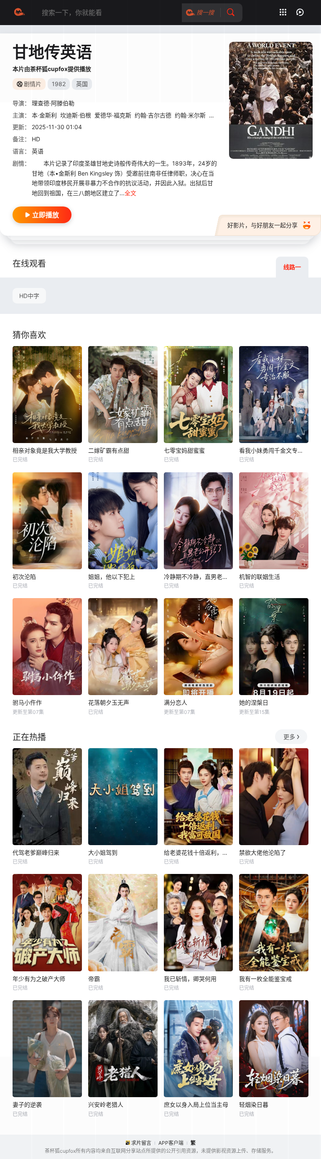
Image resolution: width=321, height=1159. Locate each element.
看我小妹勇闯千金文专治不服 (273, 450)
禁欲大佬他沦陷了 (262, 852)
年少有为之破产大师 (39, 978)
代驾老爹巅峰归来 (36, 852)
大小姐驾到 (102, 852)
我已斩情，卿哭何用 (190, 978)
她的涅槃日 (253, 702)
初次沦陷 (24, 576)
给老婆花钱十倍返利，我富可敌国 (198, 852)
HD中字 (29, 295)
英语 (37, 151)
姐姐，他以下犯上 (111, 576)
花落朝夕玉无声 (108, 702)
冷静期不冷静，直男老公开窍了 (198, 576)
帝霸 (94, 978)
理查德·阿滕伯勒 (53, 103)
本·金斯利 (44, 115)
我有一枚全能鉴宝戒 (265, 978)
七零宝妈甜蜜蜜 (184, 450)
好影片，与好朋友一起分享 (262, 225)
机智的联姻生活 (259, 576)
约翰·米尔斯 (190, 115)
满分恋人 (175, 702)
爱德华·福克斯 (112, 115)
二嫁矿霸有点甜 (108, 450)
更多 (289, 736)
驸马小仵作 (27, 702)
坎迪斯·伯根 (75, 115)
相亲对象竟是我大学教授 (45, 450)
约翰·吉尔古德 (153, 115)
